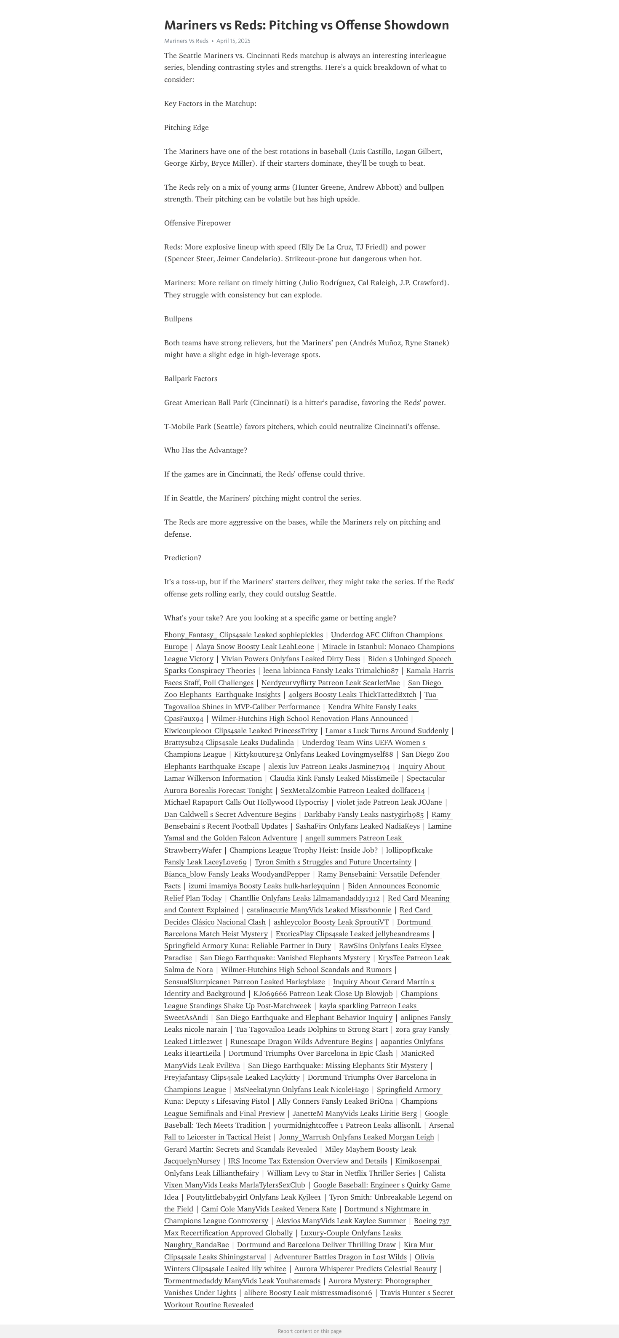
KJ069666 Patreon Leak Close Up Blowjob (323, 993)
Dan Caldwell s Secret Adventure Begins (230, 814)
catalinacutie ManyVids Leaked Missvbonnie (319, 909)
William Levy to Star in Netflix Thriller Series (341, 1173)
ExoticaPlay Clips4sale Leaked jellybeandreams (353, 933)
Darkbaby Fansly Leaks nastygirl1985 (364, 814)
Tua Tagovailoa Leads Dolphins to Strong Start (311, 1029)
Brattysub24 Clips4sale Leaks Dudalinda (229, 742)
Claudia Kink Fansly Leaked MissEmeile (334, 778)
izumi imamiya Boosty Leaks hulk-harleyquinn (264, 885)
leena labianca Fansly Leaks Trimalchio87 (330, 670)
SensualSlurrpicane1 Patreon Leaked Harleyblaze (244, 981)
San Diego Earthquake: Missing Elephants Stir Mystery (337, 1065)
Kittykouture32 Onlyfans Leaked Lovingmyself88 (313, 754)
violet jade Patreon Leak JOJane (389, 802)
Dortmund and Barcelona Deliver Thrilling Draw (316, 1244)
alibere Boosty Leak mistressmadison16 (308, 1292)
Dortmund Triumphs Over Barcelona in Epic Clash (311, 1053)
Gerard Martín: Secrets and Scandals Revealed (240, 1149)
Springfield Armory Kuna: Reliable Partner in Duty (247, 945)
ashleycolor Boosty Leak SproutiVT (331, 922)
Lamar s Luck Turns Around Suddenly (387, 730)
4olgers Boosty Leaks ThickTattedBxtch (352, 694)
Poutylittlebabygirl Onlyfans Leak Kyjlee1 (254, 1197)
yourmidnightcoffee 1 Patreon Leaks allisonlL (347, 1125)
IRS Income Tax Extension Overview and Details (307, 1161)
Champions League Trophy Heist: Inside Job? (303, 850)
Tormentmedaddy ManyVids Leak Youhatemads (242, 1280)
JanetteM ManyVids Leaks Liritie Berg (355, 1113)
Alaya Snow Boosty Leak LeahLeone (255, 646)
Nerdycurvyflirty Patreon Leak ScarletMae (330, 682)
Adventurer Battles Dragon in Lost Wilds (340, 1256)
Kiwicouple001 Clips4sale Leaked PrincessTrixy (241, 730)
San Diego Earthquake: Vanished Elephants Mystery (285, 957)
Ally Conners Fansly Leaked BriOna (335, 1101)
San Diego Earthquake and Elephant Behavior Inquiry (304, 1017)
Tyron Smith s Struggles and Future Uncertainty (333, 861)
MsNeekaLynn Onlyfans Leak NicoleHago (301, 1089)
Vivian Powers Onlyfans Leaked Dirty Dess (290, 658)
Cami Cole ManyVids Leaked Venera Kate (268, 1208)
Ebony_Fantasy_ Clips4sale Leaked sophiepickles (243, 634)
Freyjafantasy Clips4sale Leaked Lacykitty (232, 1077)
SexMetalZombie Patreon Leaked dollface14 (352, 790)
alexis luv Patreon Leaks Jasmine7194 (329, 766)
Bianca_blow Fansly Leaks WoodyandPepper (237, 874)
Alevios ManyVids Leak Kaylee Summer (341, 1220)
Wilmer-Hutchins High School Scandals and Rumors (306, 969)
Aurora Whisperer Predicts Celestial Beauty (365, 1268)
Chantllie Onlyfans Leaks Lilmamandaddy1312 (305, 898)
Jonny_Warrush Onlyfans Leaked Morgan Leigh (356, 1137)
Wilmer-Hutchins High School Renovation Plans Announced (309, 718)
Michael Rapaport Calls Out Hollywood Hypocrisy (246, 802)
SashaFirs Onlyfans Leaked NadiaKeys (358, 826)
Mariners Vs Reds (186, 41)
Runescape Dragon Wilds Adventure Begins (301, 1041)
